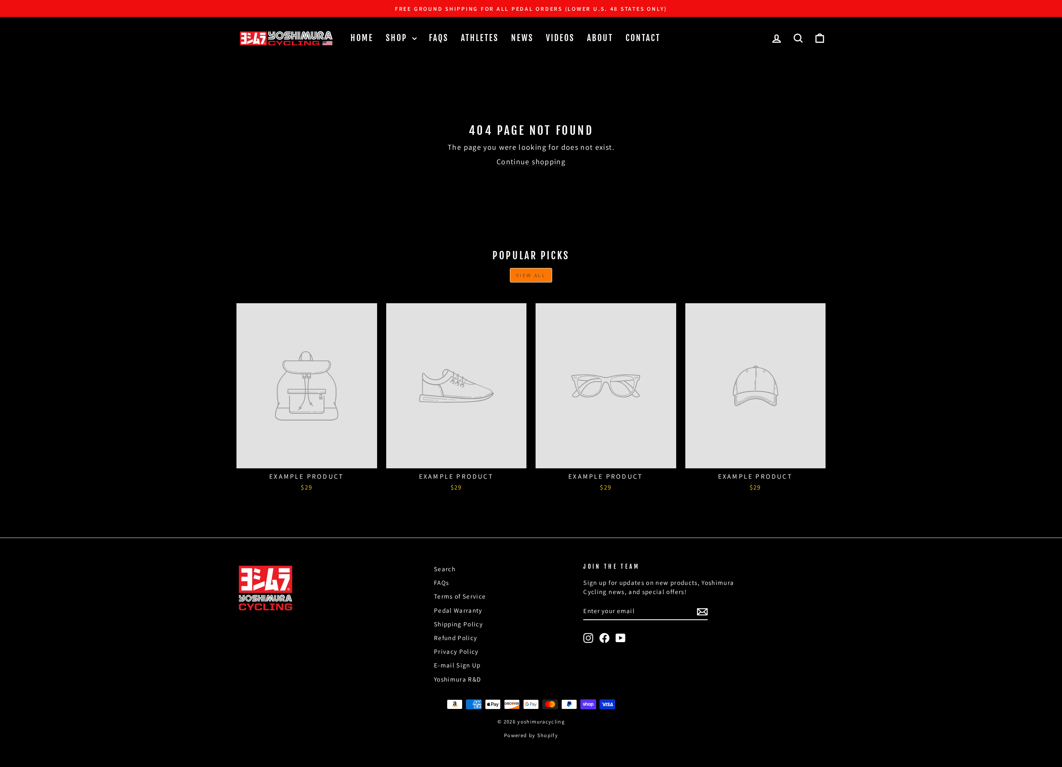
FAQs (438, 38)
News (522, 38)
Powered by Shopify (531, 735)
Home (362, 38)
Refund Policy (455, 637)
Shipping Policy (458, 624)
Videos (560, 38)
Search (444, 569)
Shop (398, 38)
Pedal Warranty (458, 610)
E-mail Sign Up (457, 665)
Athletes (480, 38)
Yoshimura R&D (457, 679)
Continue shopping (531, 161)
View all (531, 275)
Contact (643, 38)
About (600, 38)
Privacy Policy (456, 651)
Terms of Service (460, 596)
